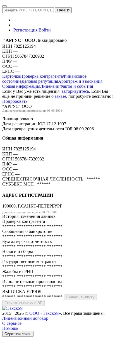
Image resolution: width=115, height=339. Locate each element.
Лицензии (49, 86)
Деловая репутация (39, 81)
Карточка (11, 76)
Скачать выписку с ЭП (23, 303)
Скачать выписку (80, 297)
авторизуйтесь (75, 91)
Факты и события (76, 86)
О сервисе (11, 323)
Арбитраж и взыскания (80, 81)
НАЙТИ (63, 10)
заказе (60, 96)
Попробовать (14, 101)
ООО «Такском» (45, 313)
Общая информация (21, 86)
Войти (45, 30)
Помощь (10, 328)
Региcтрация (25, 30)
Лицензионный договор (25, 318)
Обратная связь (17, 334)
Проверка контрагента (41, 76)
